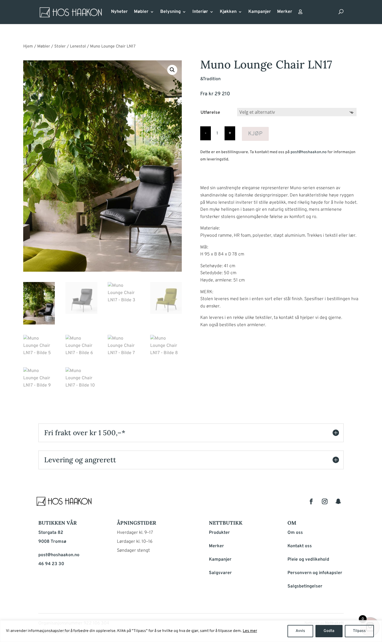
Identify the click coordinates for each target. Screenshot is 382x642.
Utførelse (210, 112)
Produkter (219, 533)
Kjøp (255, 134)
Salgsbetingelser (304, 586)
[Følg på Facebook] (311, 501)
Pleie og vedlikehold (308, 559)
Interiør (200, 12)
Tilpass (359, 631)
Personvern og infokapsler (314, 573)
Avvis (300, 631)
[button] (172, 70)
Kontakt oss (299, 546)
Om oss (295, 533)
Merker (284, 12)
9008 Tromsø (52, 541)
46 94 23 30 (51, 564)
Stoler (60, 46)
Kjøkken (228, 12)
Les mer (250, 631)
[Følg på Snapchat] (338, 501)
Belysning (170, 12)
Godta (329, 631)
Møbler (141, 12)
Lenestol (78, 46)
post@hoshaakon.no (309, 152)
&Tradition (210, 79)
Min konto (300, 13)
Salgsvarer (220, 573)
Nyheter (119, 12)
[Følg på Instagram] (324, 501)
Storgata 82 (50, 533)
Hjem (28, 46)
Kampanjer (259, 12)
